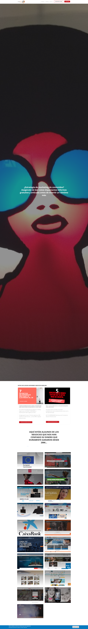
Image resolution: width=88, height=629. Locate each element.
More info (25, 627)
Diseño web (20, 455)
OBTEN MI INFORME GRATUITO (25, 422)
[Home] (21, 2)
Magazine (47, 1)
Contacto (51, 1)
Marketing (19, 590)
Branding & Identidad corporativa (23, 573)
